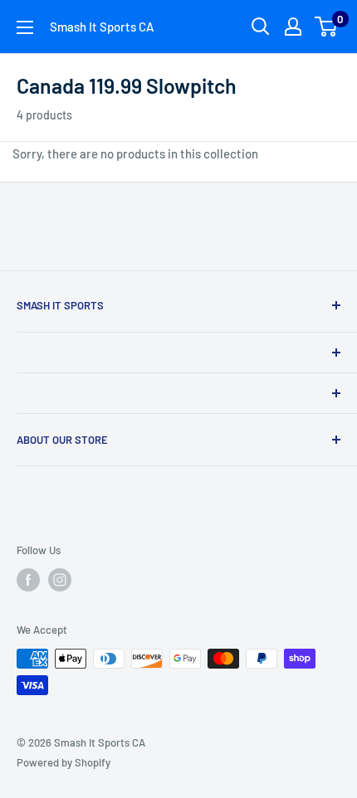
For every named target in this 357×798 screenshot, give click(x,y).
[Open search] (261, 26)
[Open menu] (25, 27)
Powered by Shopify (63, 762)
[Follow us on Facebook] (28, 579)
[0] (326, 26)
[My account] (293, 26)
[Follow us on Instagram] (59, 579)
